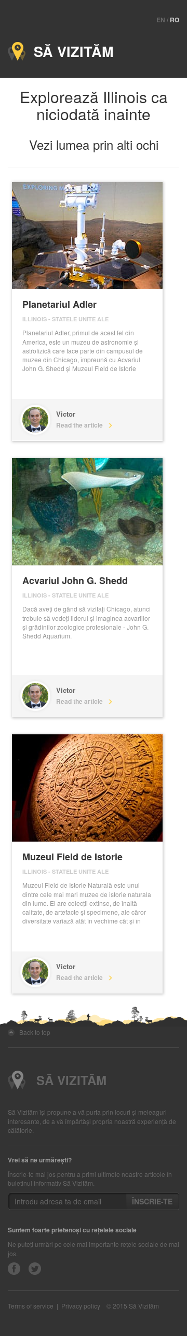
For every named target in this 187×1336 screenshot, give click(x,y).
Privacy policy (80, 1305)
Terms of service (31, 1305)
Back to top (32, 1032)
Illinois (34, 319)
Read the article (82, 425)
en (160, 19)
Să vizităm (69, 51)
